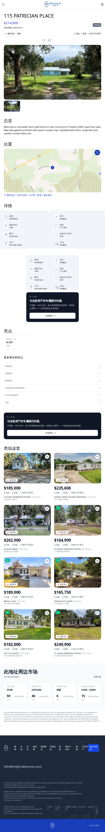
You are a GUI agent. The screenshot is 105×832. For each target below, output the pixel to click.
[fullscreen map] (97, 152)
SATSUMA (22, 195)
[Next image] (97, 75)
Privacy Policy (57, 808)
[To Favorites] (44, 40)
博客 (60, 748)
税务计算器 (68, 748)
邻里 (28, 748)
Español (91, 807)
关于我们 (49, 808)
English (74, 807)
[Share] (49, 40)
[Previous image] (8, 75)
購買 (15, 748)
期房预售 (43, 748)
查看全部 (97, 676)
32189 (32, 195)
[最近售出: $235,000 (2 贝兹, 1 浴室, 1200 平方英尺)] (52, 72)
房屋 (39, 195)
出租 (21, 748)
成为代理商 (93, 748)
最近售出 (47, 195)
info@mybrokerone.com (23, 766)
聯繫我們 (68, 808)
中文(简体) (97, 810)
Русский (82, 807)
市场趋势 (53, 748)
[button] (52, 168)
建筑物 (35, 748)
